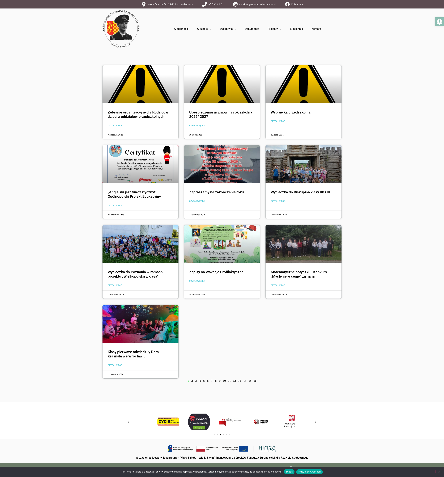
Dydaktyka (226, 28)
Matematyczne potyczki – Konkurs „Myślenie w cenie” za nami (299, 274)
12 (234, 380)
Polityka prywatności (309, 471)
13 (239, 380)
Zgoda (289, 471)
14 (245, 380)
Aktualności (181, 28)
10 (224, 380)
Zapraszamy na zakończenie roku (216, 192)
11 (229, 380)
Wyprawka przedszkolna (290, 112)
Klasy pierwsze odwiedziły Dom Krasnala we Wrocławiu (133, 354)
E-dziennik (296, 28)
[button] (439, 21)
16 (255, 380)
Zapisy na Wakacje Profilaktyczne (216, 272)
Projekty (273, 28)
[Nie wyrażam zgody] (438, 471)
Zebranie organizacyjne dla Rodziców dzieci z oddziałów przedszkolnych (138, 114)
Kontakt (316, 28)
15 (250, 380)
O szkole (202, 28)
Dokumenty (252, 28)
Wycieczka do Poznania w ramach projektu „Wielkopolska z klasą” (135, 274)
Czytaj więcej (115, 125)
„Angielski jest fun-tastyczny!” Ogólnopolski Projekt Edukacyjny (134, 194)
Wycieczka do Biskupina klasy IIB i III (300, 192)
